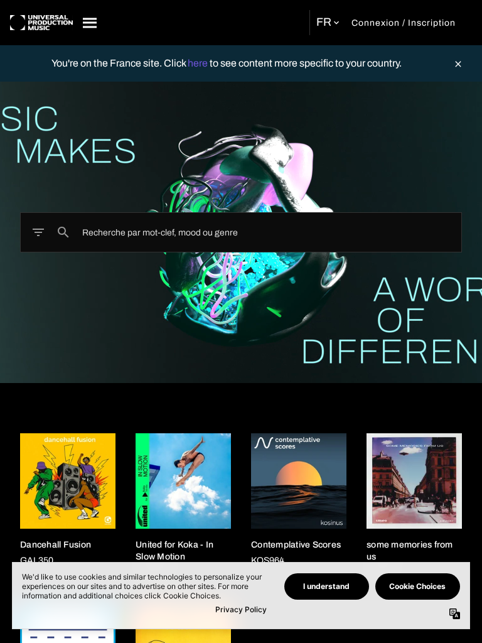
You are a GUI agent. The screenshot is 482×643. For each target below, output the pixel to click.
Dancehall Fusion (55, 544)
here (199, 63)
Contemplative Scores (296, 544)
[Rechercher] (90, 22)
